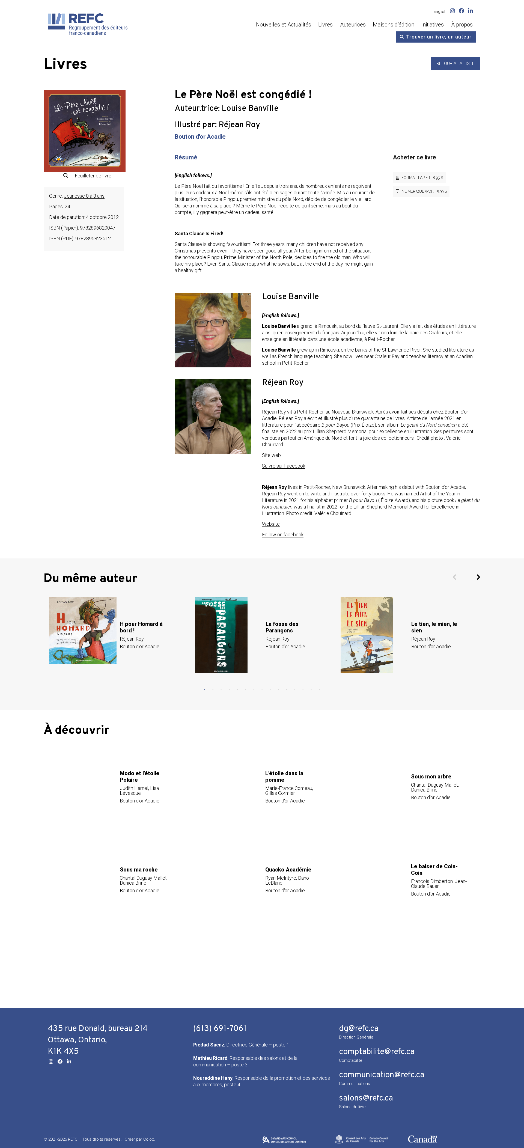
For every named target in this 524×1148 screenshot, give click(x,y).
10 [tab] (278, 689)
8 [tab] (262, 689)
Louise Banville (250, 109)
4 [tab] (229, 689)
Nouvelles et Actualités (283, 24)
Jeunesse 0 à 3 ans (84, 196)
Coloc (148, 1139)
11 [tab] (286, 689)
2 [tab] (213, 689)
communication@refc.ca (381, 1075)
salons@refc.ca (366, 1098)
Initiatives (432, 24)
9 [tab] (270, 689)
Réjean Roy (239, 125)
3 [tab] (221, 689)
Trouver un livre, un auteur (439, 37)
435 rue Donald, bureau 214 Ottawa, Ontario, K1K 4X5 (98, 1040)
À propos (462, 24)
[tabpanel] (116, 635)
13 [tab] (303, 689)
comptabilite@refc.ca (377, 1052)
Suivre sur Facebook (283, 466)
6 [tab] (245, 689)
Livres (325, 24)
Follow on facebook (282, 534)
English (440, 11)
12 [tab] (294, 689)
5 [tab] (237, 689)
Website (271, 524)
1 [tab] (204, 689)
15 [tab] (319, 689)
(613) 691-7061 (220, 1029)
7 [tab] (254, 689)
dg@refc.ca (359, 1029)
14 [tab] (311, 689)
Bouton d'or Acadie (200, 136)
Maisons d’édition (393, 24)
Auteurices (353, 24)
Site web (271, 455)
